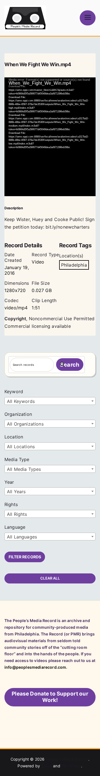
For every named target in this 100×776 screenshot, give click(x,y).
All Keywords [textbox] (21, 401)
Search (69, 364)
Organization (18, 414)
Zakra (46, 765)
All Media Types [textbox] (24, 469)
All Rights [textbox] (17, 514)
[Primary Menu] (88, 17)
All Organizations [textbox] (25, 424)
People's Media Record (67, 759)
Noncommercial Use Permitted (61, 318)
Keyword (13, 391)
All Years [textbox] (16, 491)
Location (13, 437)
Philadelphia (74, 265)
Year (9, 482)
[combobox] (50, 401)
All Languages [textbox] (22, 537)
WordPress (71, 765)
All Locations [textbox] (21, 446)
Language (14, 527)
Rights (11, 504)
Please (50, 696)
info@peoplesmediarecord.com (35, 667)
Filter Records (25, 556)
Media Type (16, 459)
